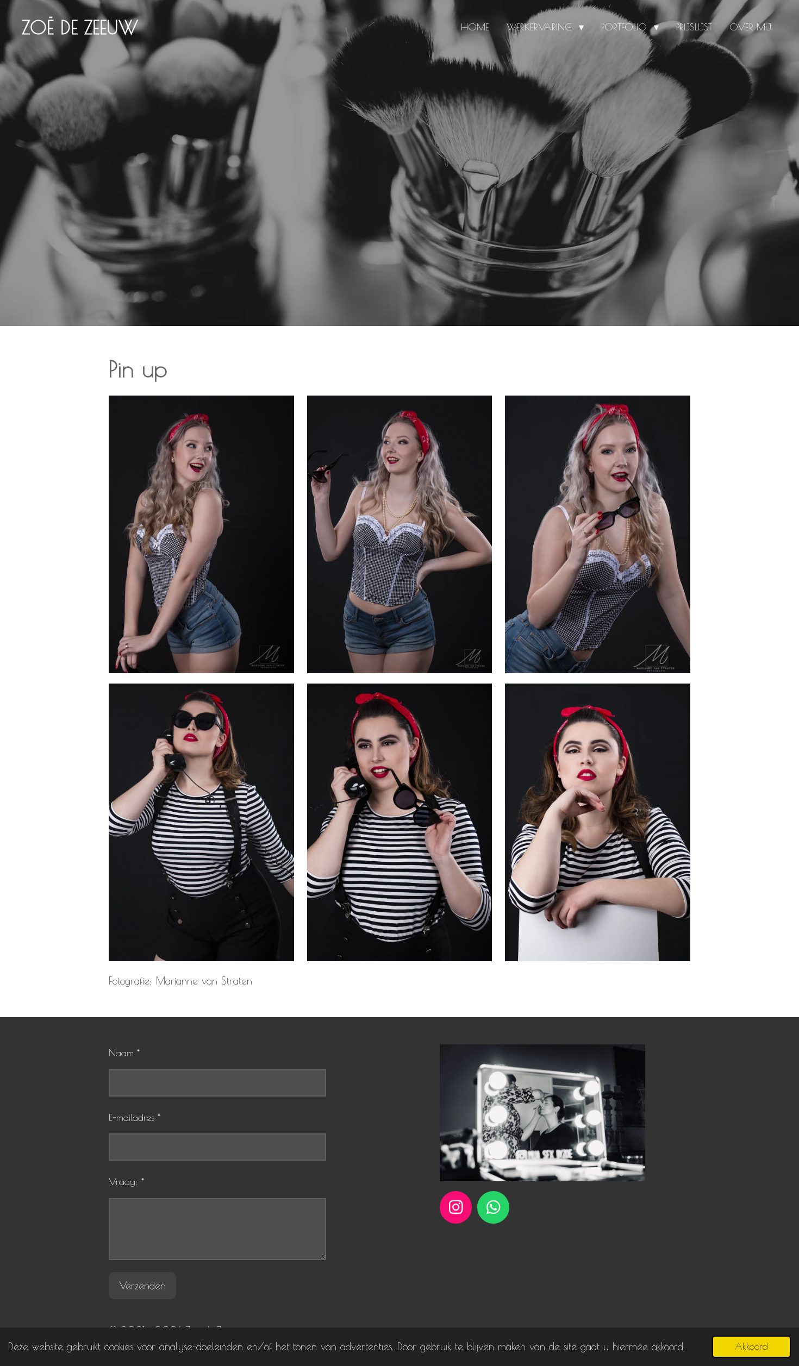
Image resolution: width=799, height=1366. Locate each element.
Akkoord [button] (751, 1346)
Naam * (124, 1052)
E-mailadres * (134, 1117)
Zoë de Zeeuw (80, 27)
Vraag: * (126, 1181)
